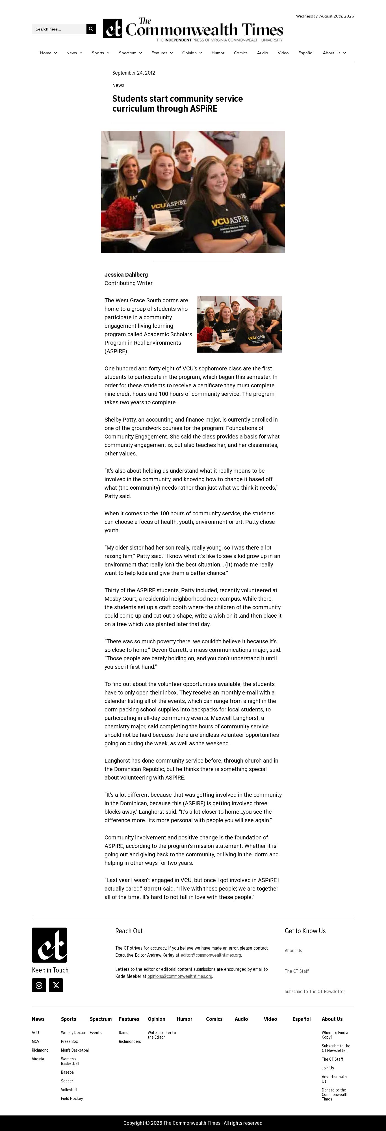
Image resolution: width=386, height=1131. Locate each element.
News (71, 52)
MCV (35, 1041)
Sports (98, 52)
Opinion (189, 52)
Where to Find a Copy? (335, 1035)
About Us (332, 52)
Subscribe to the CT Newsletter (336, 1048)
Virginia (38, 1059)
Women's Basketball (70, 1061)
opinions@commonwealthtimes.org (180, 976)
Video (283, 52)
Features (159, 52)
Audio (262, 52)
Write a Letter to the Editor (162, 1035)
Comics (241, 52)
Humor (218, 52)
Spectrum (127, 52)
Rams (123, 1033)
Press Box (69, 1041)
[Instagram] (39, 985)
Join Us (328, 1068)
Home (45, 52)
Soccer (67, 1081)
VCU (35, 1033)
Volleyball (69, 1090)
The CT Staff (297, 971)
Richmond (40, 1050)
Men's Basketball (75, 1050)
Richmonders (130, 1041)
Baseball (68, 1072)
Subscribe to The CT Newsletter (315, 991)
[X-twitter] (56, 985)
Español (305, 52)
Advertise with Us (334, 1079)
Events (96, 1033)
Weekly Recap (73, 1033)
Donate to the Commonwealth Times (335, 1094)
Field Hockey (72, 1098)
